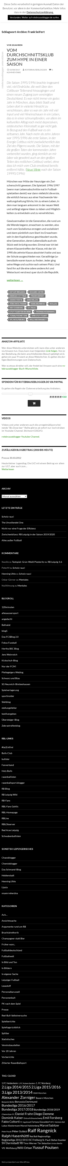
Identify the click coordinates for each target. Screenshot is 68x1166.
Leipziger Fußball (10, 980)
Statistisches (8, 1039)
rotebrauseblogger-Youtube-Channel (20, 436)
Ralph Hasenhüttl (15, 1136)
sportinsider (8, 696)
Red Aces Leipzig (10, 830)
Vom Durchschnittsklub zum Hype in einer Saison (30, 57)
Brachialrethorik (10, 932)
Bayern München (44, 1098)
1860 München (39, 1093)
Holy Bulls (7, 770)
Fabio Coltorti (11, 1121)
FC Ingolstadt (25, 1122)
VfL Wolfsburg (17, 319)
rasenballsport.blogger (13, 782)
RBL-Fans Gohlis (10, 806)
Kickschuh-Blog (10, 660)
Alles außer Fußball (12, 540)
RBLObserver (8, 824)
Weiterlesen (8, 469)
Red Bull (33, 1136)
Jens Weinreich (9, 654)
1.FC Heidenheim (10, 1083)
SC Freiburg (35, 1139)
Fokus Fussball (9, 642)
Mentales (23, 579)
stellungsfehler (9, 707)
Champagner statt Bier (13, 938)
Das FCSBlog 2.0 (10, 636)
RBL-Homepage (9, 812)
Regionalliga (44, 1136)
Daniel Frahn (24, 1114)
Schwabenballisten (11, 836)
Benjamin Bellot (8, 1102)
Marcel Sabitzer (49, 1125)
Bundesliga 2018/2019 (47, 1109)
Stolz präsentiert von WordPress (16, 1162)
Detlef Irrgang (17, 292)
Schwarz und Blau (11, 678)
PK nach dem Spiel (11, 1003)
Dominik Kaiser (12, 1118)
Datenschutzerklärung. (40, 12)
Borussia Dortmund (26, 1101)
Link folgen (51, 350)
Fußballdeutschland (12, 950)
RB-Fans (6, 800)
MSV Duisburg (16, 308)
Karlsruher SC (38, 304)
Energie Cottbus (18, 296)
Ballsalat (6, 624)
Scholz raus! (8, 516)
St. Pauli (32, 308)
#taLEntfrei (7, 747)
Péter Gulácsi (19, 1131)
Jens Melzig (32, 300)
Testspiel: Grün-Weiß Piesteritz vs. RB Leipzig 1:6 (37, 561)
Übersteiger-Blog (10, 719)
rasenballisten (9, 776)
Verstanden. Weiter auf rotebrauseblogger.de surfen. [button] (34, 17)
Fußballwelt (8, 956)
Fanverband (8, 765)
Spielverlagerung (10, 690)
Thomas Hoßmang (45, 312)
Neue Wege (33, 169)
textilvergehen (9, 713)
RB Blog (6, 788)
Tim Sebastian (44, 1143)
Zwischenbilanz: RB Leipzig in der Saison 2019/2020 (28, 534)
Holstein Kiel (60, 1122)
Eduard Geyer (37, 292)
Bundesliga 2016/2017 (18, 1105)
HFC (52, 1122)
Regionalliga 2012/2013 (15, 1139)
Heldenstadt (8, 875)
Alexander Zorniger (18, 1097)
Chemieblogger (9, 863)
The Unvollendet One (12, 522)
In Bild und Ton (9, 962)
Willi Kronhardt (38, 319)
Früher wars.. (8, 944)
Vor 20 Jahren (14, 45)
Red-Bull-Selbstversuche (14, 1015)
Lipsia (5, 887)
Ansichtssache (9, 920)
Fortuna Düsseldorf (41, 1122)
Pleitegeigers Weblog (12, 672)
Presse (5, 1009)
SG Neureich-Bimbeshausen (16, 684)
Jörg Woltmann (18, 304)
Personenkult (8, 997)
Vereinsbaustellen (11, 1045)
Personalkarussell (11, 991)
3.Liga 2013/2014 (17, 1092)
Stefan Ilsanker (58, 1140)
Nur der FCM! (9, 666)
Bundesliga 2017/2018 (17, 1109)
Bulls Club (7, 753)
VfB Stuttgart (39, 316)
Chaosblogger (9, 857)
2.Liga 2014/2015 (16, 1087)
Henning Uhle (9, 573)
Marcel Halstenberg (29, 1125)
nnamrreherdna (10, 893)
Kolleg (53, 304)
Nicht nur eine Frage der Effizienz (19, 528)
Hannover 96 (16, 300)
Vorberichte (8, 1057)
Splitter (5, 1033)
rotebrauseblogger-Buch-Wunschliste (34, 367)
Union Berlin (56, 1143)
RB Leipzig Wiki (9, 794)
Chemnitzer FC (8, 1114)
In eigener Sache (10, 974)
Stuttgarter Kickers (20, 312)
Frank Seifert (37, 296)
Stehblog (6, 702)
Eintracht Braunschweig (33, 1118)
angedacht (7, 619)
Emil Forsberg (52, 1118)
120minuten (8, 607)
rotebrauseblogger (36, 69)
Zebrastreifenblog (11, 725)
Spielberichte (8, 1021)
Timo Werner (30, 1143)
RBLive (5, 818)
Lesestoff (6, 985)
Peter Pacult (7, 1131)
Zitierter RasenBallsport (14, 1062)
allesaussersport (10, 613)
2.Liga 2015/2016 (46, 1087)
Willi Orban (24, 1148)
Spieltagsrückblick (11, 1027)
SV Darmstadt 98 (12, 1143)
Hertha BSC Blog (10, 648)
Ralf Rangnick (42, 1130)
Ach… (4, 914)
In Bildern (7, 968)
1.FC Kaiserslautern (26, 1083)
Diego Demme (44, 1114)
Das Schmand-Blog (11, 869)
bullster (6, 759)
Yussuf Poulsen (45, 1147)
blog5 (4, 630)
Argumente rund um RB (14, 926)
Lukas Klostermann (11, 1125)
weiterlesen (15, 280)
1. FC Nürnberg (43, 1083)
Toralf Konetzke (18, 316)
